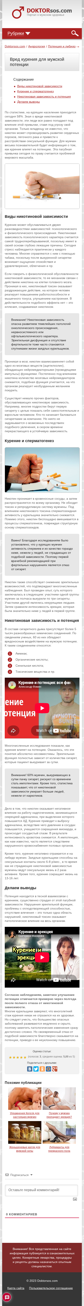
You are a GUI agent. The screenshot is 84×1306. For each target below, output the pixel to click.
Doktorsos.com (15, 46)
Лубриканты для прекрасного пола (59, 1149)
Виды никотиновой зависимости (39, 86)
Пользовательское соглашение (51, 1288)
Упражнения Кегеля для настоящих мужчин (24, 1115)
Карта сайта (15, 1288)
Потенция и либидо (62, 46)
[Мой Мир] (48, 1069)
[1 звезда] (11, 1057)
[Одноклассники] (42, 1069)
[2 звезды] (14, 1057)
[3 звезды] (18, 1057)
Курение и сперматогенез (35, 91)
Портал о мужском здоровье (45, 14)
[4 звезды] (22, 1057)
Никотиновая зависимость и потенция (44, 96)
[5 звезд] (25, 1057)
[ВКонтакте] (29, 1069)
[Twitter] (36, 1069)
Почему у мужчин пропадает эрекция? (59, 1115)
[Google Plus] (54, 1069)
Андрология (36, 46)
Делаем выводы (28, 101)
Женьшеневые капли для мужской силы (24, 1149)
